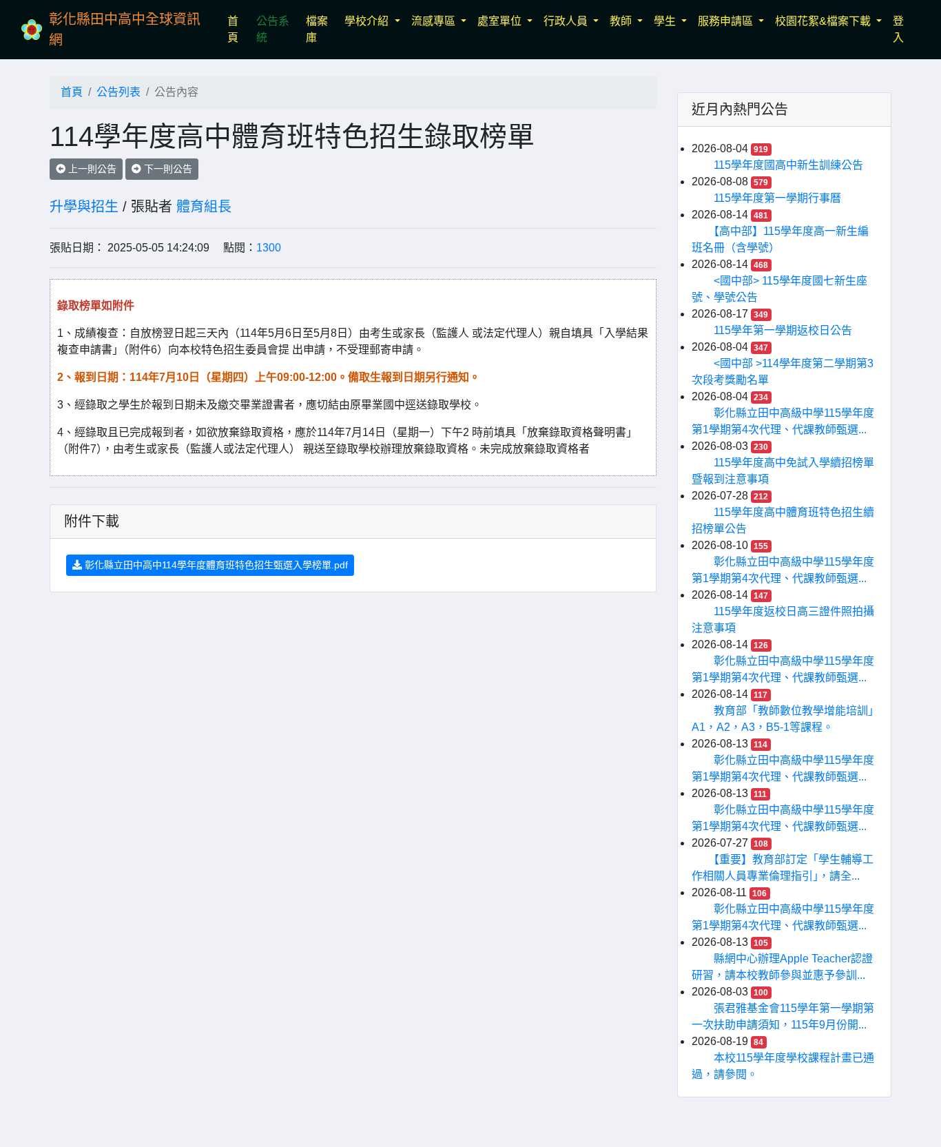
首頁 (239, 29)
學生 (666, 21)
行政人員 (567, 21)
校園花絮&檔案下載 (824, 21)
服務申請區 (727, 21)
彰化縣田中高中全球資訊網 (124, 30)
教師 (622, 21)
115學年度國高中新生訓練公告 (788, 165)
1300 (268, 248)
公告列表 (118, 92)
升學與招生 (84, 206)
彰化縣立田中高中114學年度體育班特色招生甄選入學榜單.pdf (215, 564)
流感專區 (434, 21)
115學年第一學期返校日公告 (783, 330)
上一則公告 (90, 168)
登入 (898, 29)
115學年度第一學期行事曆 (777, 198)
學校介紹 (367, 21)
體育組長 (203, 206)
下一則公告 (166, 168)
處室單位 (500, 21)
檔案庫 (317, 29)
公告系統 (272, 29)
